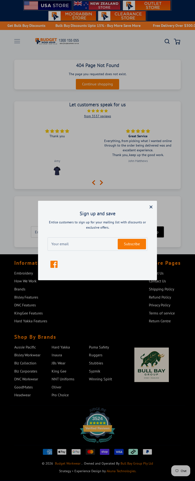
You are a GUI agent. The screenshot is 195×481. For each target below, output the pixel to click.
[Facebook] (54, 264)
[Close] (151, 206)
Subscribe (132, 243)
